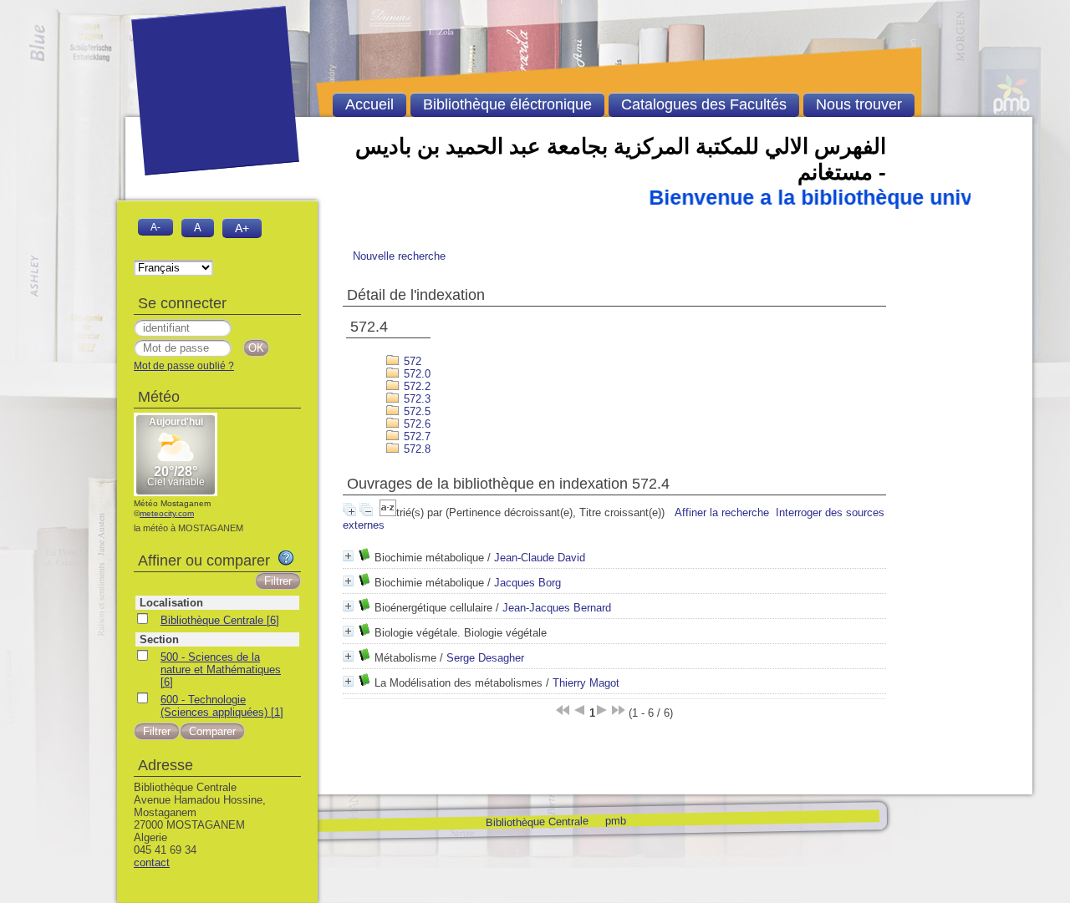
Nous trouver (859, 104)
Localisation (171, 602)
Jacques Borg (527, 582)
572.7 (415, 436)
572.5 (415, 411)
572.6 (415, 424)
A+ (242, 228)
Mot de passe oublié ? (184, 366)
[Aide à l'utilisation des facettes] (285, 558)
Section (159, 639)
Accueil (369, 104)
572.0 (415, 374)
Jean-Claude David (539, 557)
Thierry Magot (586, 683)
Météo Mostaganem (172, 503)
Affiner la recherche (722, 512)
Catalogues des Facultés (704, 104)
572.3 (415, 399)
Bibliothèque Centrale (536, 821)
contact (152, 862)
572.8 (415, 449)
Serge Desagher (485, 658)
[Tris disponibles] (388, 512)
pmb (614, 820)
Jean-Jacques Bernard (556, 607)
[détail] (348, 555)
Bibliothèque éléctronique (507, 104)
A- (155, 226)
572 (410, 361)
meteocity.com (167, 513)
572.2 (415, 386)
